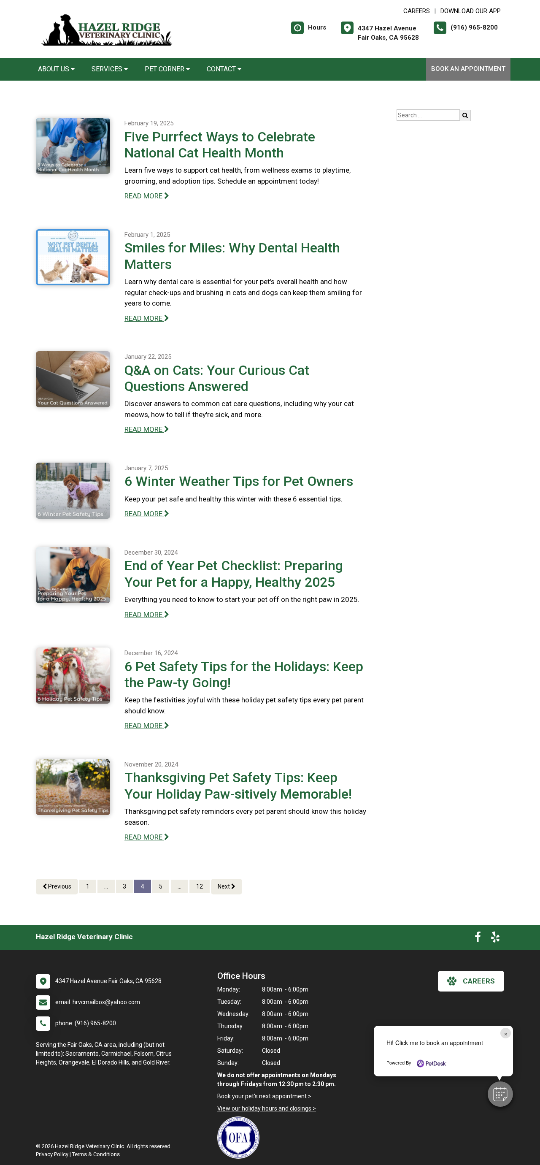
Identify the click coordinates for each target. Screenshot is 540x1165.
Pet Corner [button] (165, 69)
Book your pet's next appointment (262, 1096)
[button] (500, 1094)
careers (479, 981)
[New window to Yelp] (495, 938)
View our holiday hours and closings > (266, 1108)
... (106, 886)
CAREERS (416, 11)
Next (224, 886)
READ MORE (144, 196)
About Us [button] (54, 69)
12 (199, 886)
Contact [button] (222, 69)
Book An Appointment (468, 69)
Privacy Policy (52, 1154)
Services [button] (108, 69)
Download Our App (470, 11)
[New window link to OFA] (240, 1137)
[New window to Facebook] (477, 938)
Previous (59, 886)
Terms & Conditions (96, 1154)
